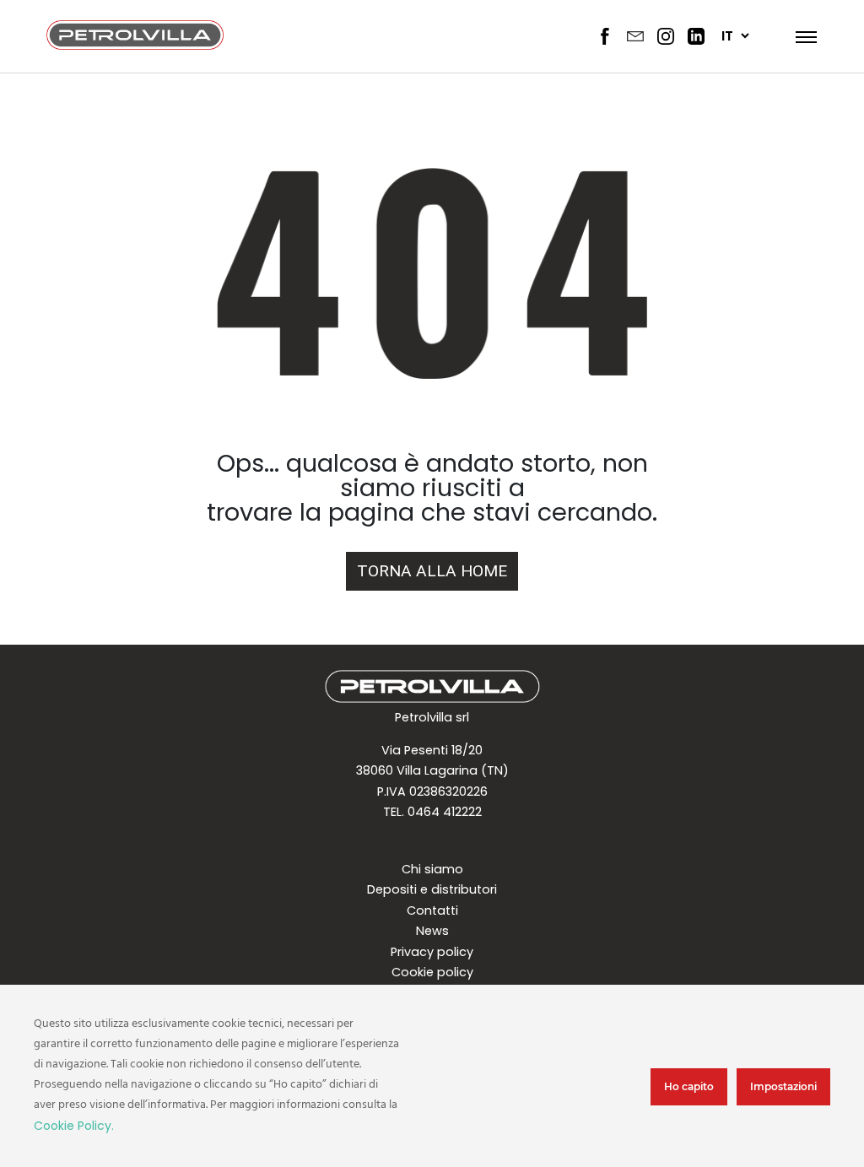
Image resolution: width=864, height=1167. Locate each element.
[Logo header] (135, 45)
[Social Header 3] (665, 36)
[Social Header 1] (605, 36)
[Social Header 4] (696, 36)
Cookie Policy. (74, 1125)
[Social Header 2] (635, 36)
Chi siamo (432, 869)
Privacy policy (432, 951)
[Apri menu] (801, 36)
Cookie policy (432, 972)
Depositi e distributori (432, 889)
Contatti (432, 910)
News (432, 930)
